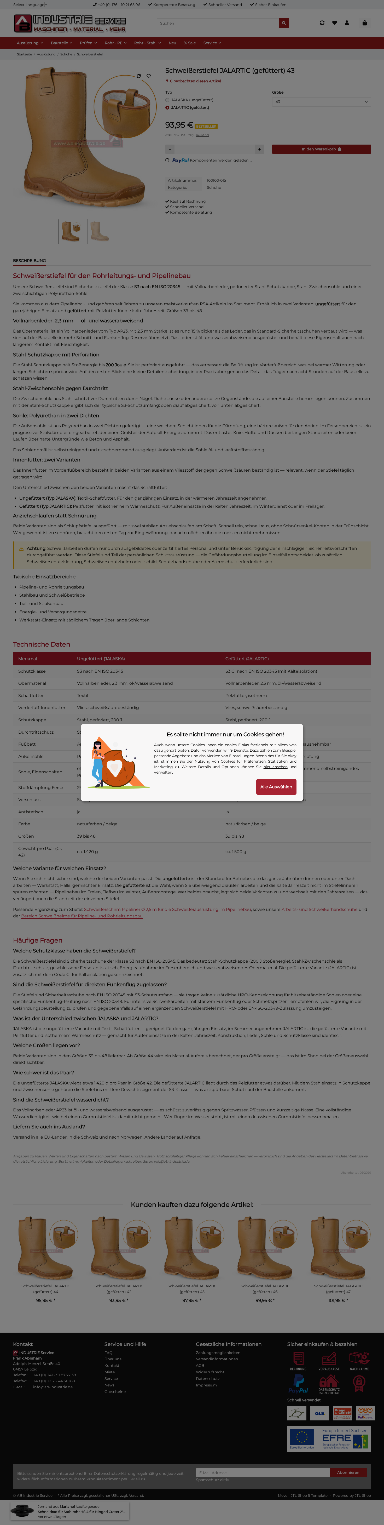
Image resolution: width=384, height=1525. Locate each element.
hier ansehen (276, 766)
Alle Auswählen (276, 786)
